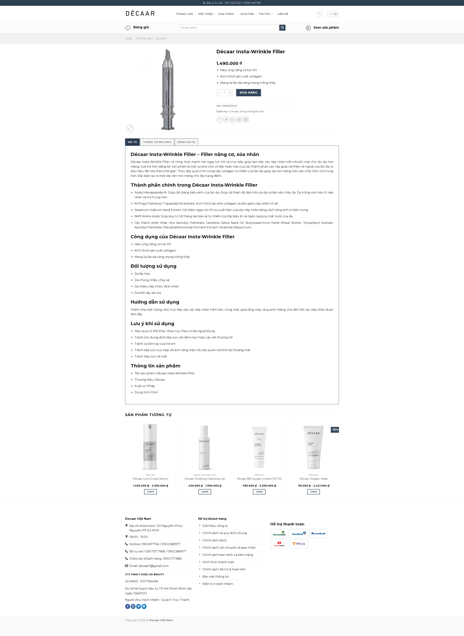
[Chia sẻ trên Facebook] (220, 120)
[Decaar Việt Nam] (147, 14)
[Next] (338, 461)
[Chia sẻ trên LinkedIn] (246, 120)
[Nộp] (282, 28)
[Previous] (125, 461)
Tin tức (264, 14)
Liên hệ (282, 14)
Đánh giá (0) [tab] (186, 142)
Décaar (161, 38)
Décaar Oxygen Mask (314, 478)
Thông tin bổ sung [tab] (157, 142)
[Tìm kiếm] (319, 14)
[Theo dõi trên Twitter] (138, 606)
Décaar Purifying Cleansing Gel (205, 478)
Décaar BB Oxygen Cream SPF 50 (259, 478)
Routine (247, 14)
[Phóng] (129, 128)
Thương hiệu (144, 38)
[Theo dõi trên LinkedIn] (144, 606)
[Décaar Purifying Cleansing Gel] (205, 447)
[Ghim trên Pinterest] (239, 120)
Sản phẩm (225, 14)
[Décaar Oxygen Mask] (313, 447)
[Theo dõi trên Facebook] (127, 606)
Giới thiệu (206, 14)
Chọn (150, 491)
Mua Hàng (248, 92)
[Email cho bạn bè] (233, 120)
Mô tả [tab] (132, 142)
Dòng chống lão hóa (252, 111)
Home (128, 38)
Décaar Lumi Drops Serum (150, 478)
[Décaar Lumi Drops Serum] (150, 447)
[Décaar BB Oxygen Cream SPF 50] (259, 447)
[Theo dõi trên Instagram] (133, 606)
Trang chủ (184, 14)
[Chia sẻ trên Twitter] (226, 120)
